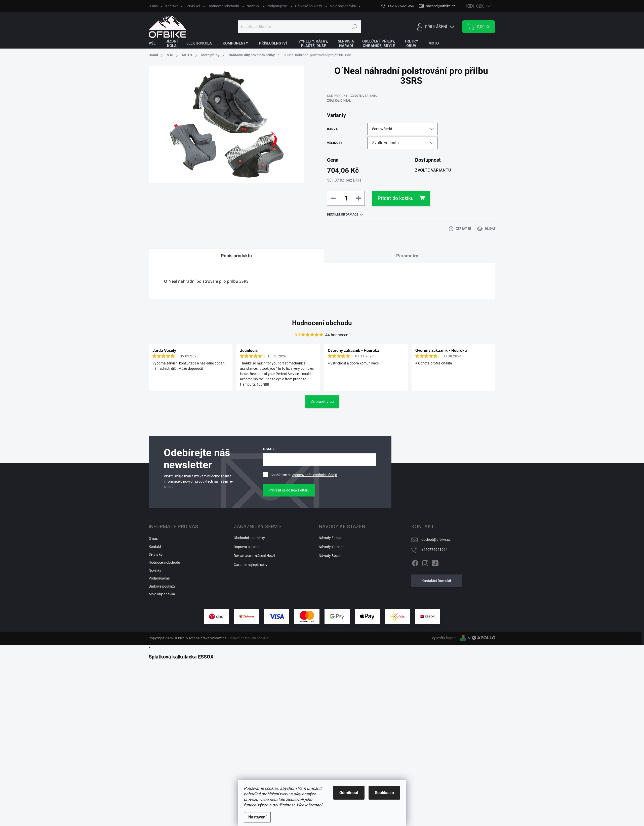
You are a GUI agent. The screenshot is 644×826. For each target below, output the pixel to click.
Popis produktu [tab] (236, 255)
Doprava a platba (247, 547)
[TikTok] (435, 562)
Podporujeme (277, 6)
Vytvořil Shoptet (444, 638)
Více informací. (309, 805)
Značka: (339, 100)
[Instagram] (425, 562)
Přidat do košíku (396, 198)
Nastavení (257, 817)
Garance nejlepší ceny (250, 565)
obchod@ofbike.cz (436, 540)
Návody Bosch (330, 556)
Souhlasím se (304, 475)
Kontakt (171, 6)
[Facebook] (415, 562)
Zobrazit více (322, 401)
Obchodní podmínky (249, 538)
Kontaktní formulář (436, 581)
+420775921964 (434, 550)
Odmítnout (348, 792)
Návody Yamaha (332, 547)
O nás (153, 6)
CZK (480, 6)
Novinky (253, 6)
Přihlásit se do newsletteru (288, 490)
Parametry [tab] (407, 255)
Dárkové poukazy (308, 6)
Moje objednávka (343, 6)
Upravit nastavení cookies (248, 638)
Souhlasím (384, 792)
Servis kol (192, 6)
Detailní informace (342, 214)
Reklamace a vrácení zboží (254, 556)
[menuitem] (155, 43)
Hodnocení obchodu (223, 6)
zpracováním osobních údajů (314, 475)
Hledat (354, 27)
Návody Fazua (330, 538)
